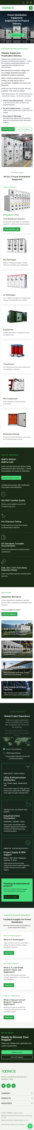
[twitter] (13, 1086)
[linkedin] (8, 1086)
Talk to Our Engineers (23, 129)
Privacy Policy (5, 1124)
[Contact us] (30, 1126)
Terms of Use (15, 1124)
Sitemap (22, 1124)
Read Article (8, 953)
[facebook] (3, 1086)
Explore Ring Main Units (12, 229)
